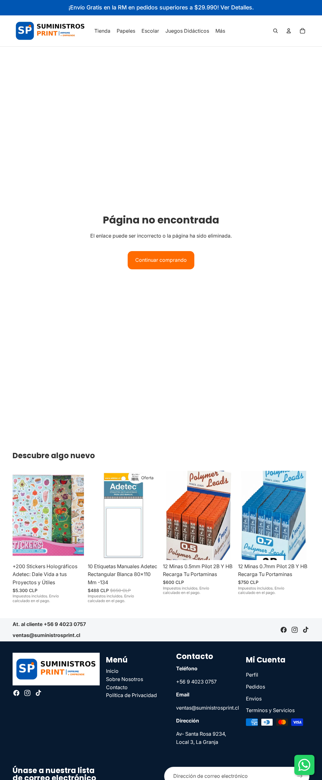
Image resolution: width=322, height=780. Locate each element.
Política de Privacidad (131, 695)
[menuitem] (220, 31)
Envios (254, 698)
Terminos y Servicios (270, 710)
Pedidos (255, 687)
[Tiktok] (305, 630)
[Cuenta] (289, 31)
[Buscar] (275, 31)
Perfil (252, 675)
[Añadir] (74, 550)
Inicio (112, 671)
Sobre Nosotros (124, 679)
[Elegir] (224, 550)
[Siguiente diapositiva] (77, 515)
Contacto (117, 687)
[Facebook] (283, 630)
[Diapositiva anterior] (19, 515)
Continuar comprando (161, 260)
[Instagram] (294, 630)
